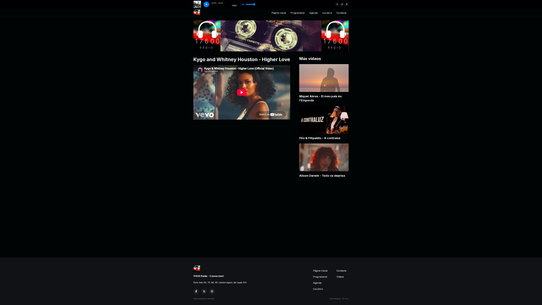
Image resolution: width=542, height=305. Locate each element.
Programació (297, 12)
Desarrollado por (335, 298)
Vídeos (340, 276)
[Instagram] (342, 4)
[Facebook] (347, 4)
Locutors (327, 12)
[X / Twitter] (337, 4)
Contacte (341, 12)
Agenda (313, 12)
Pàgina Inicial (279, 12)
